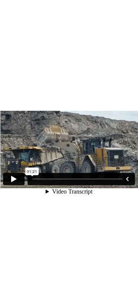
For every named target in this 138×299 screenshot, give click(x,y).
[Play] (14, 179)
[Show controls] (127, 179)
